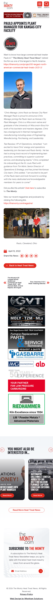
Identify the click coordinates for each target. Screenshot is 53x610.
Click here (29, 188)
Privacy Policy (26, 594)
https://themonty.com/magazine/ (18, 203)
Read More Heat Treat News (26, 510)
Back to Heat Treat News (21, 265)
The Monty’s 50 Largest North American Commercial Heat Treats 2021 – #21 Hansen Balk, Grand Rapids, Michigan (15, 282)
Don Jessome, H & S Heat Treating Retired (36, 282)
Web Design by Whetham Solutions (26, 599)
